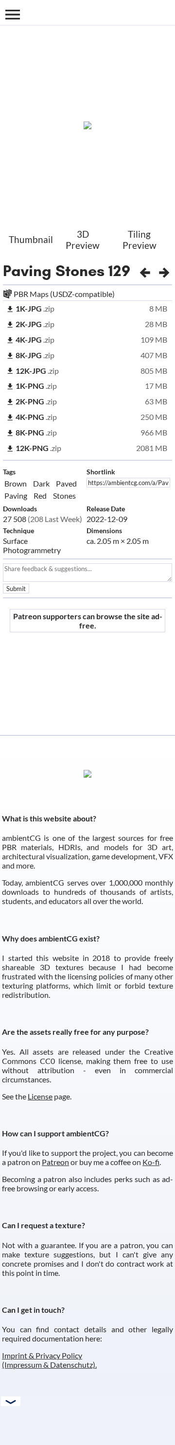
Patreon (55, 1161)
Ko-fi (150, 1161)
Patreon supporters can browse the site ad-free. (87, 620)
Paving (15, 495)
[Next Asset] (164, 270)
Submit (16, 588)
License (40, 1096)
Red (40, 495)
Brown (15, 483)
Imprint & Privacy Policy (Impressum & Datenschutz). (49, 1360)
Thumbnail (31, 239)
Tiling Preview (139, 239)
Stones (64, 495)
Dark (41, 483)
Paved (66, 483)
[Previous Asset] (145, 270)
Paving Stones (54, 270)
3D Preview (83, 239)
